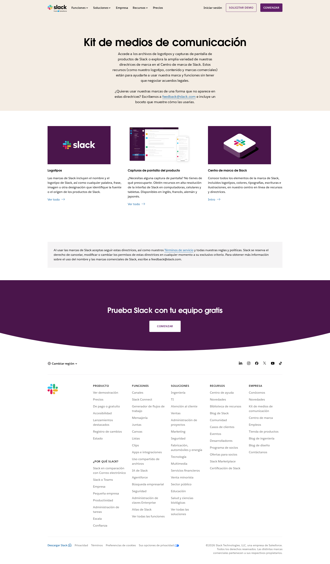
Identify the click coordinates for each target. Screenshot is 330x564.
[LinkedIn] (240, 364)
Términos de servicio (178, 250)
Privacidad (81, 545)
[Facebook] (256, 364)
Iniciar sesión (213, 8)
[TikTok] (280, 364)
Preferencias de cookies (121, 545)
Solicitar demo (241, 7)
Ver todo (54, 199)
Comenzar (271, 7)
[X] (264, 364)
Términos (97, 545)
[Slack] (57, 7)
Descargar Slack (57, 545)
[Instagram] (248, 364)
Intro (211, 199)
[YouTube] (272, 364)
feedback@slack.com (179, 96)
